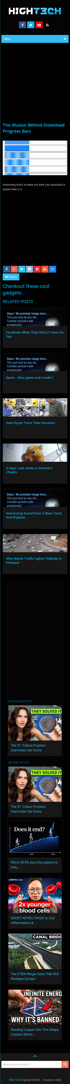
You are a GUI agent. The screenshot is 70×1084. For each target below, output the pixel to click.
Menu (7, 39)
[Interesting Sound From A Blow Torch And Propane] (35, 499)
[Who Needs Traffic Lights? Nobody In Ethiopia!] (35, 544)
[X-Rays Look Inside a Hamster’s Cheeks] (35, 453)
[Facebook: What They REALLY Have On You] (35, 318)
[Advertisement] (35, 85)
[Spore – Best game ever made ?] (35, 363)
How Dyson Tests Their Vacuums (30, 423)
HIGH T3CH (15, 1080)
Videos (12, 276)
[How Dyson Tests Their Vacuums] (35, 408)
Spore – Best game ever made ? (29, 378)
